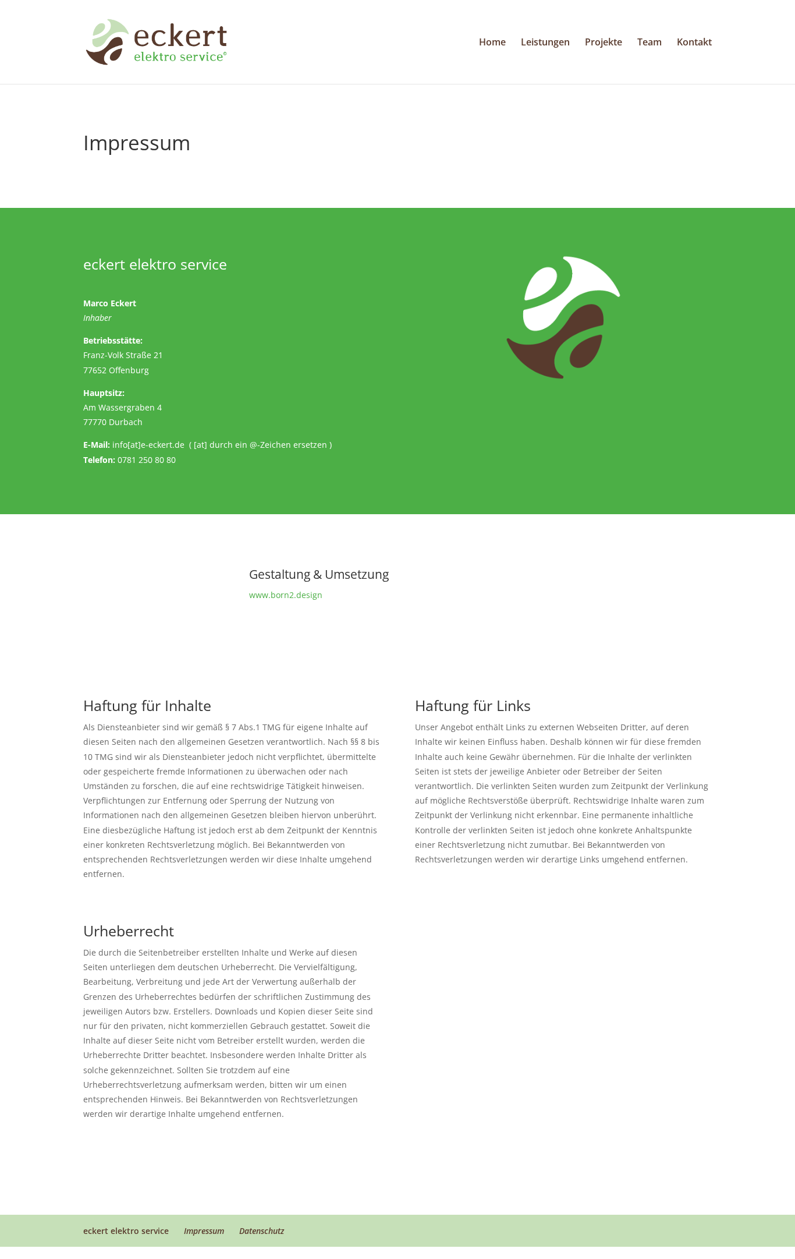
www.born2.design (285, 594)
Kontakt (694, 43)
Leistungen (545, 43)
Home (492, 43)
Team (649, 43)
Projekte (603, 43)
